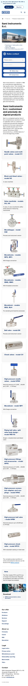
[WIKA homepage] (6, 12)
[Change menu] (24, 12)
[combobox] (14, 60)
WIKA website (15, 562)
